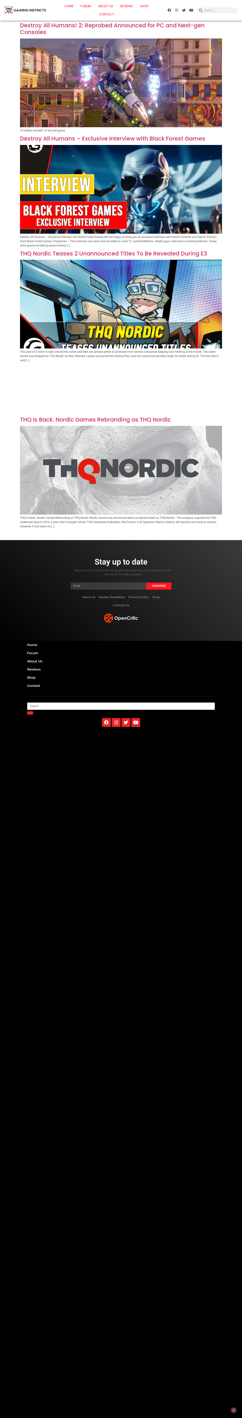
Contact (106, 14)
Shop (144, 6)
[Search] (30, 713)
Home (69, 6)
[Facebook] (169, 10)
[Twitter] (184, 10)
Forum (86, 6)
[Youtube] (191, 10)
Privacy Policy (138, 597)
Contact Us (121, 605)
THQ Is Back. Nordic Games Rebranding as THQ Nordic (95, 420)
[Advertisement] (121, 390)
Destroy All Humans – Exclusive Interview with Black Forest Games (112, 138)
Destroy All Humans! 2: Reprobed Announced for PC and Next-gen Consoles (112, 28)
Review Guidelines (112, 597)
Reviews (126, 6)
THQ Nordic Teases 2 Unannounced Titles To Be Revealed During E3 (113, 253)
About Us (105, 6)
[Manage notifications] (234, 1410)
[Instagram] (176, 10)
